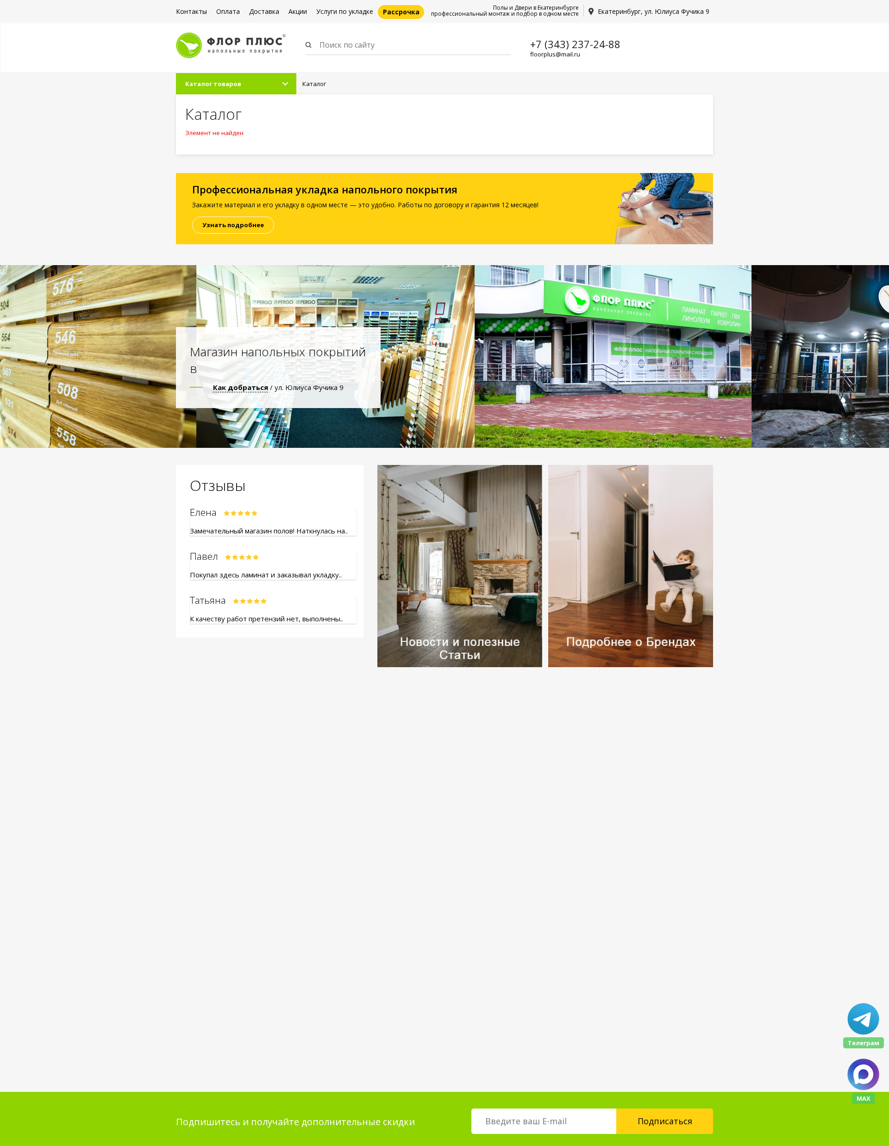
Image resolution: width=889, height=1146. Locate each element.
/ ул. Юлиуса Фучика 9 (278, 387)
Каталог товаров (213, 84)
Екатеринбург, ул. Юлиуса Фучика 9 (653, 11)
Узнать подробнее (233, 225)
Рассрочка (401, 11)
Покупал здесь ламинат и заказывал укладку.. (266, 574)
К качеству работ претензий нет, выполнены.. (266, 618)
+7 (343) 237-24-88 (575, 44)
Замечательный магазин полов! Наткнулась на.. (269, 530)
